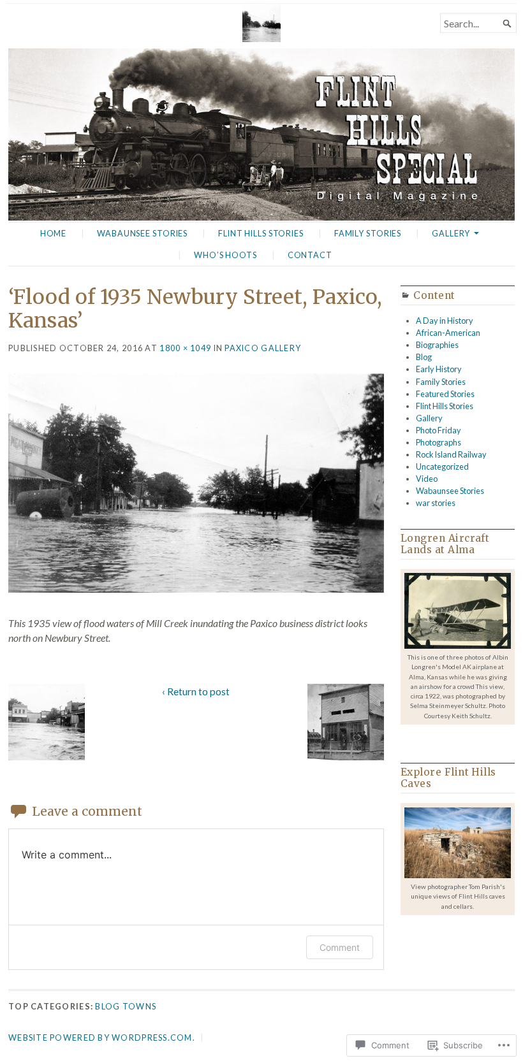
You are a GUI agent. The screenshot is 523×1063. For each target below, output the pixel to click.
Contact (310, 255)
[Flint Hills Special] (261, 134)
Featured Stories (445, 394)
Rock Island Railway (451, 454)
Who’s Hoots (225, 255)
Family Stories (367, 233)
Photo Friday (438, 430)
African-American (448, 333)
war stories (435, 503)
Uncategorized (442, 466)
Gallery (451, 233)
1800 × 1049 (185, 348)
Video (427, 479)
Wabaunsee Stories (142, 233)
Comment (340, 947)
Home (53, 233)
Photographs (438, 442)
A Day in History (444, 320)
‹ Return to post (196, 691)
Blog (424, 357)
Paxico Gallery (263, 348)
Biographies (437, 345)
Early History (439, 369)
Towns (139, 1006)
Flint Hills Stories (261, 233)
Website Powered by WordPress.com (100, 1037)
